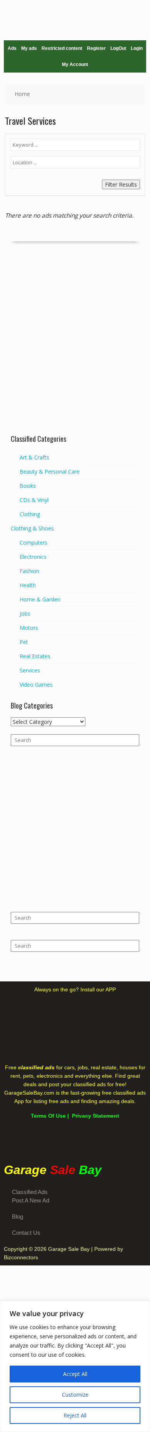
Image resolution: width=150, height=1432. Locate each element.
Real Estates (35, 656)
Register (96, 48)
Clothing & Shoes (32, 528)
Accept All (75, 1373)
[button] (75, 1141)
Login (137, 48)
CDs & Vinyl (34, 500)
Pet (24, 642)
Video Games (36, 684)
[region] (75, 1366)
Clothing (30, 514)
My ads (29, 48)
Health (28, 585)
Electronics (33, 556)
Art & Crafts (34, 457)
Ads (12, 48)
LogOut (118, 48)
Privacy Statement (95, 1116)
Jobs (25, 613)
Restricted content (62, 48)
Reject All (75, 1415)
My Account (75, 64)
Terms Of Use (48, 1116)
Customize (75, 1394)
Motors (29, 627)
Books (28, 485)
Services (30, 670)
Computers (33, 542)
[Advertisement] (75, 350)
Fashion (29, 571)
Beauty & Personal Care (50, 471)
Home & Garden (40, 599)
